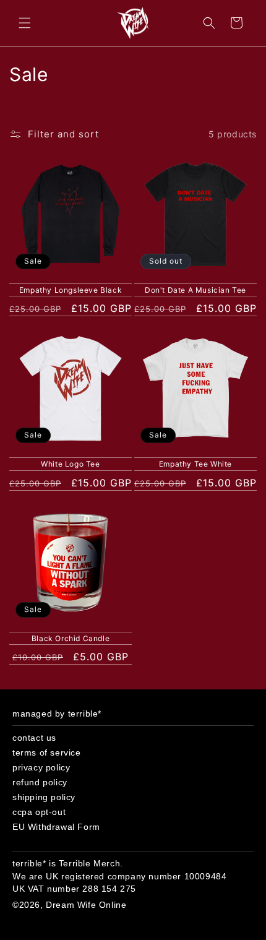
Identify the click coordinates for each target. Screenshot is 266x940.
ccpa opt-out (39, 812)
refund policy (39, 782)
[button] (24, 23)
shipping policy (43, 797)
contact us (34, 738)
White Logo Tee (70, 463)
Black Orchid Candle (70, 638)
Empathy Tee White (195, 463)
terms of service (46, 752)
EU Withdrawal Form (56, 827)
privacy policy (41, 767)
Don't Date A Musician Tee (195, 290)
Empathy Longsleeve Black (70, 290)
